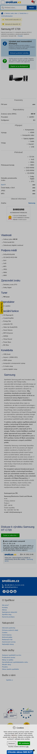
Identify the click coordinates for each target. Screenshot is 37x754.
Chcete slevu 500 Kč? (20, 752)
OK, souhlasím (24, 743)
